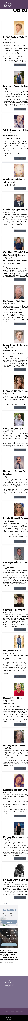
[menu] (26, 5)
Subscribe (9, 922)
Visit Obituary (20, 65)
